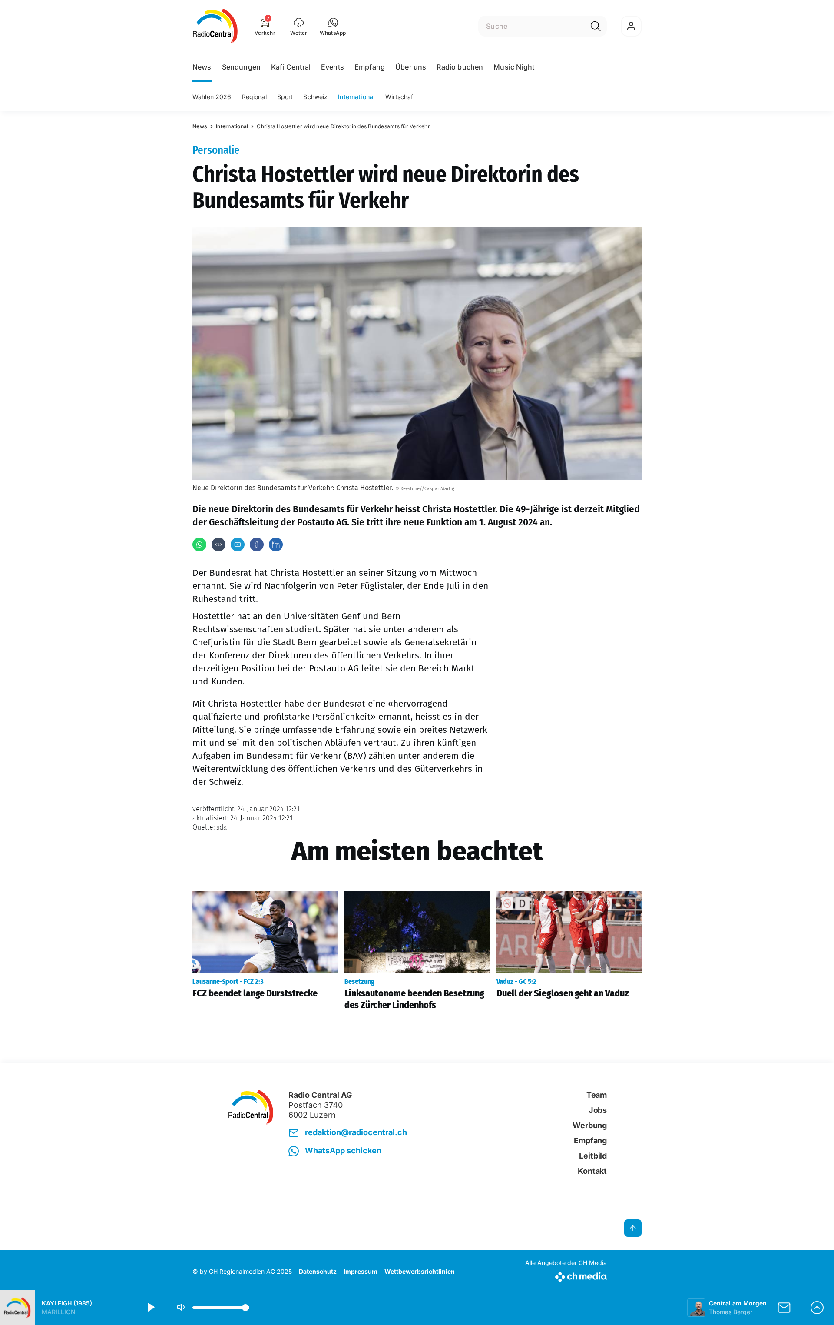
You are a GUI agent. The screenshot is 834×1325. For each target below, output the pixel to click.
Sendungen (241, 67)
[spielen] (150, 1307)
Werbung (590, 1125)
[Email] (238, 544)
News (202, 67)
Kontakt (592, 1171)
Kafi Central (291, 67)
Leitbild (593, 1155)
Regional (254, 96)
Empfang (369, 67)
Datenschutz (318, 1271)
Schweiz (315, 96)
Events (332, 67)
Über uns (410, 67)
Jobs (598, 1110)
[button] (333, 26)
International (356, 96)
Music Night (513, 67)
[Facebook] (257, 544)
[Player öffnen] (817, 1307)
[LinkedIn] (276, 544)
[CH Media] (566, 1275)
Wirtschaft (400, 96)
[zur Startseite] (215, 26)
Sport (285, 96)
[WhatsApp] (199, 544)
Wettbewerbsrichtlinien (419, 1271)
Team (596, 1094)
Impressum (360, 1271)
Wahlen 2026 (212, 96)
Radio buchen (460, 67)
